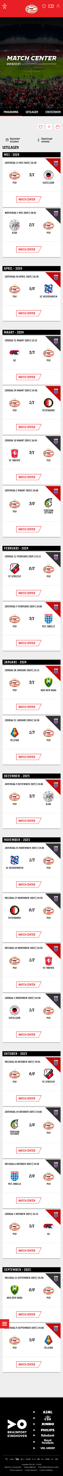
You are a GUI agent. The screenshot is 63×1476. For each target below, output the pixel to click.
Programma (11, 112)
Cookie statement (31, 1470)
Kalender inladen (15, 140)
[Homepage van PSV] (31, 8)
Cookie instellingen (46, 1470)
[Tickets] (51, 6)
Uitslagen (32, 112)
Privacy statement (16, 1470)
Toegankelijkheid (30, 1467)
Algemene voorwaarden (13, 1467)
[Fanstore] (44, 6)
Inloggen (58, 6)
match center (27, 199)
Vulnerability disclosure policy (48, 1467)
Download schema (46, 140)
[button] (4, 1323)
